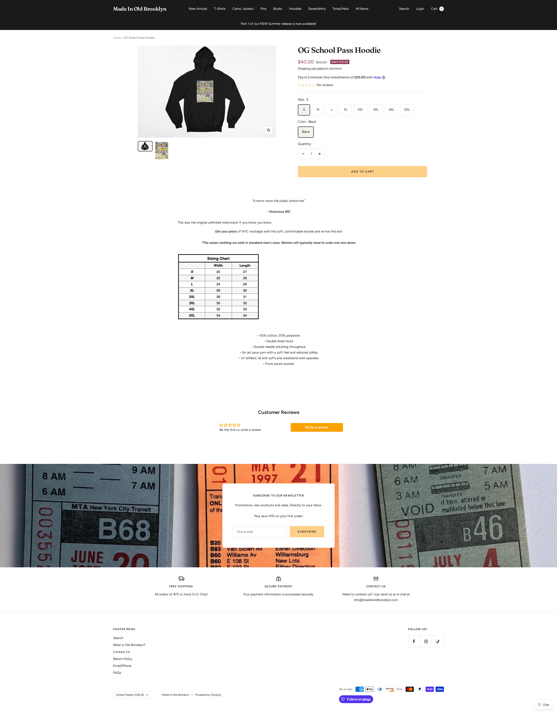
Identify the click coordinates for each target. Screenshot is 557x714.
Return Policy (122, 659)
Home (117, 37)
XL (346, 109)
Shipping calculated (311, 68)
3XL (376, 109)
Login (420, 9)
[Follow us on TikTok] (438, 641)
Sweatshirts (316, 9)
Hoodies (295, 9)
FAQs (117, 673)
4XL (391, 109)
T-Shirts (219, 9)
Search (404, 9)
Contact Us (121, 652)
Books (277, 9)
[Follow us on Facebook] (414, 641)
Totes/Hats (340, 9)
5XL (407, 109)
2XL (360, 109)
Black (306, 132)
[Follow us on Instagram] (426, 641)
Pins (263, 9)
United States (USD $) (130, 694)
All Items (362, 9)
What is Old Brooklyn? (129, 645)
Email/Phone (122, 666)
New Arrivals (198, 9)
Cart (436, 9)
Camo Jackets (242, 9)
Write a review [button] (316, 427)
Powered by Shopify (208, 694)
